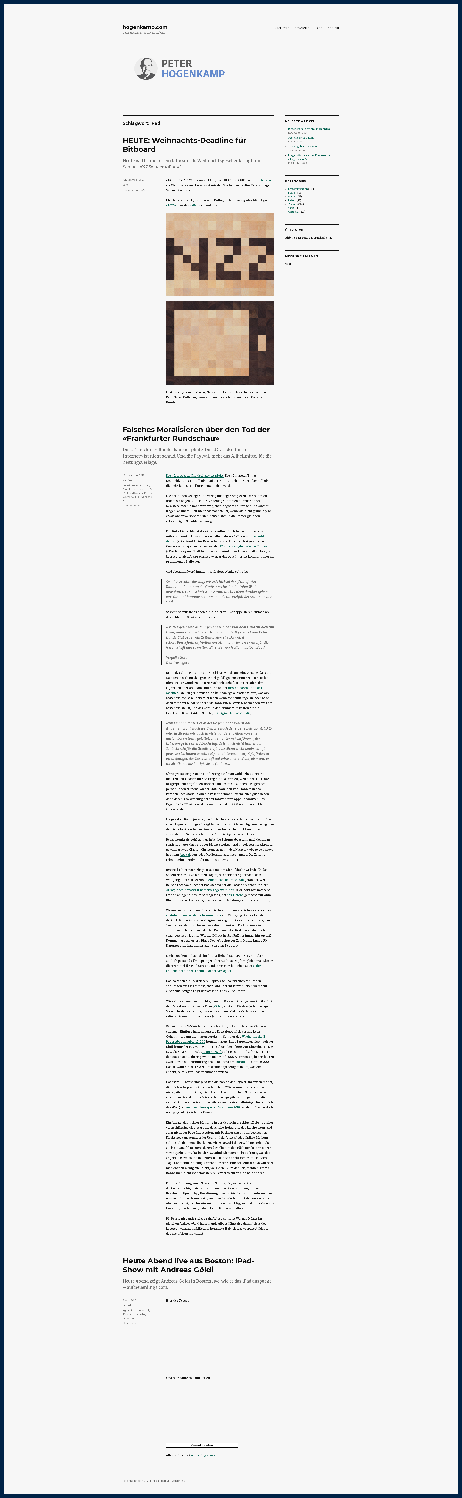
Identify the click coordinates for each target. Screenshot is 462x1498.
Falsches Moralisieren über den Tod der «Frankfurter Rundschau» (196, 434)
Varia (125, 184)
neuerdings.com (203, 1455)
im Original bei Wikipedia (231, 713)
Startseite (282, 28)
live (131, 1314)
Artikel (185, 854)
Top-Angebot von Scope (302, 146)
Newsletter (302, 28)
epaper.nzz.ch (212, 1051)
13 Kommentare (132, 505)
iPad (136, 189)
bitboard (267, 180)
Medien (127, 480)
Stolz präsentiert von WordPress (165, 1480)
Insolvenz (142, 489)
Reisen (292, 200)
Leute (291, 192)
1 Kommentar (130, 1322)
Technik (127, 1305)
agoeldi (127, 1310)
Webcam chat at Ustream (202, 1445)
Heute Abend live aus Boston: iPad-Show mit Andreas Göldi (188, 1265)
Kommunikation (298, 189)
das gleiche (235, 895)
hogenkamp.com (145, 27)
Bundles (241, 1062)
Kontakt (333, 28)
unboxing (128, 1317)
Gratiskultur (129, 489)
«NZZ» (171, 205)
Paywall (148, 492)
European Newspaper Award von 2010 (212, 1107)
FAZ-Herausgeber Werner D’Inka (243, 546)
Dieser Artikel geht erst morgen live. (309, 128)
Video (218, 1006)
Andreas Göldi (141, 1310)
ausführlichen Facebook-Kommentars (193, 915)
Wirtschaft (294, 211)
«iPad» (195, 205)
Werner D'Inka (131, 496)
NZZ (142, 189)
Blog (319, 28)
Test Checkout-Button (301, 137)
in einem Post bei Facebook (224, 880)
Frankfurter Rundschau (136, 485)
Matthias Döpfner (133, 492)
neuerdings (140, 1314)
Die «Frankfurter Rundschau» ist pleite (195, 475)
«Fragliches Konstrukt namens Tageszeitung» (200, 890)
